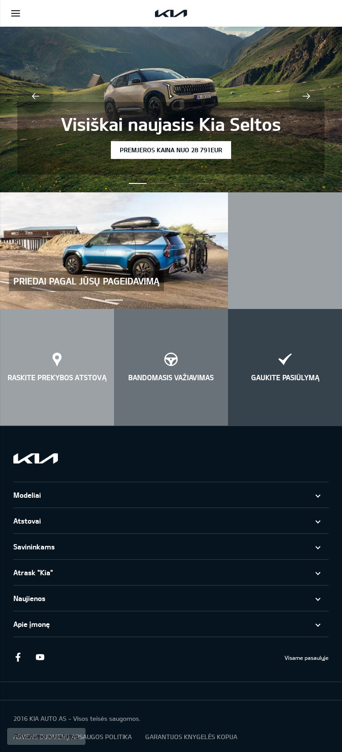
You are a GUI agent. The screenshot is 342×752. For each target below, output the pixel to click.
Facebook (17, 657)
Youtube (40, 657)
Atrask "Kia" (33, 572)
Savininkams (34, 546)
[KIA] (171, 13)
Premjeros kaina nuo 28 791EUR (171, 150)
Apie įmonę (31, 624)
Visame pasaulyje (307, 657)
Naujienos (29, 598)
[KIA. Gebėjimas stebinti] (35, 458)
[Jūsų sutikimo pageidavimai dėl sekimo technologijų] (46, 736)
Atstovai (27, 520)
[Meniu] (15, 13)
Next (306, 96)
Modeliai (27, 495)
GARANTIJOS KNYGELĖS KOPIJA (191, 736)
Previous (35, 96)
